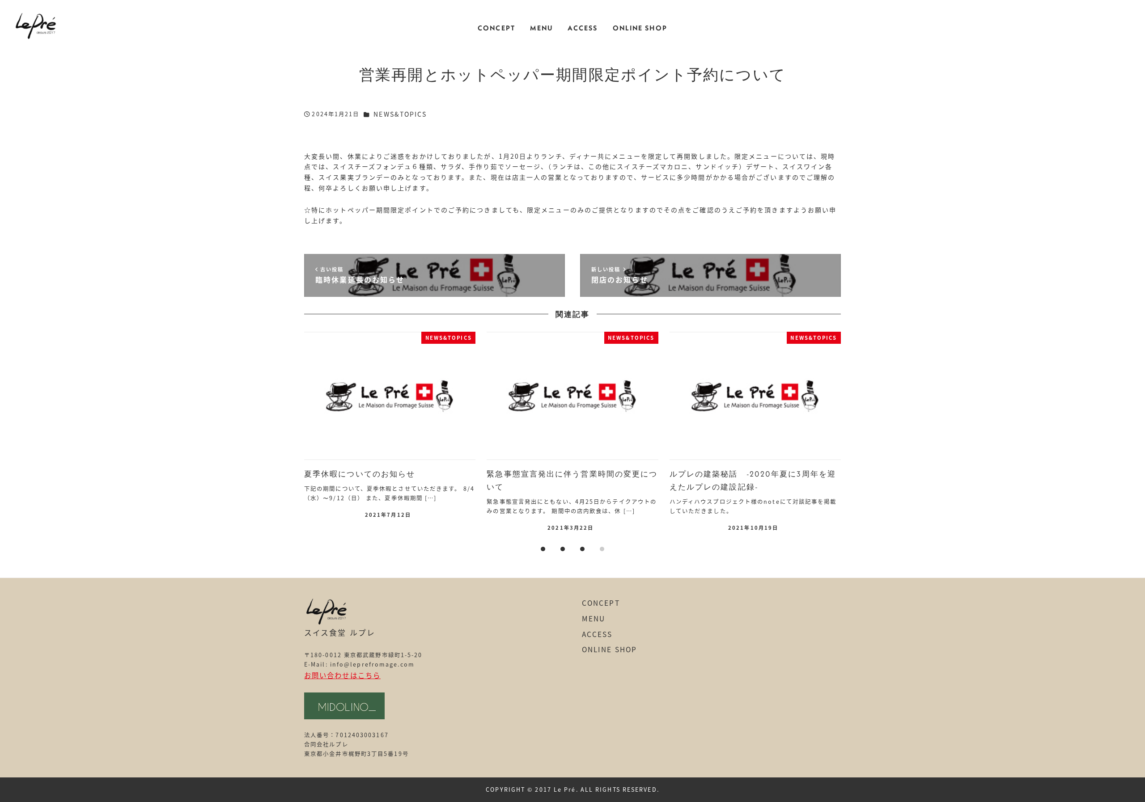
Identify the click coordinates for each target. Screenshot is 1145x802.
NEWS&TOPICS (400, 114)
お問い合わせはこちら (342, 675)
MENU (593, 618)
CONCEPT (601, 603)
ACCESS (597, 634)
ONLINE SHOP (609, 649)
